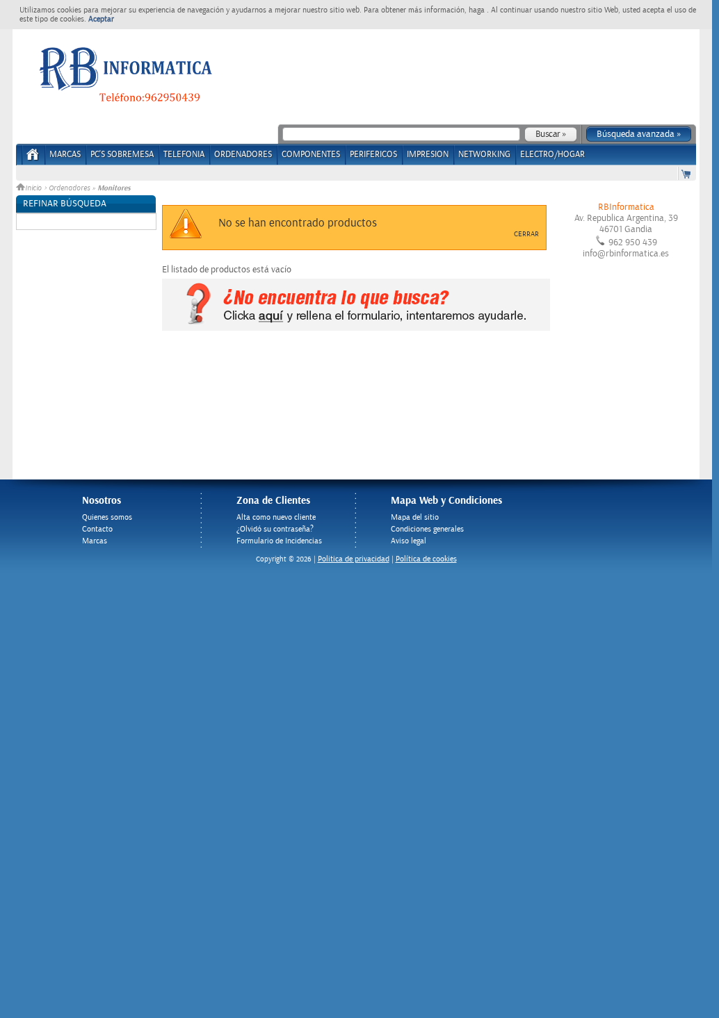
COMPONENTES (311, 154)
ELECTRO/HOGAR (552, 154)
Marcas (65, 154)
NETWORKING (484, 154)
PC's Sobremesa (122, 154)
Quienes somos (107, 517)
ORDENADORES (243, 154)
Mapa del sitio (415, 517)
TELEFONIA (183, 154)
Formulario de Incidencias (279, 540)
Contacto (97, 529)
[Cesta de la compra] (687, 173)
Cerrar (526, 234)
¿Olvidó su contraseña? (275, 529)
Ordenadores (69, 188)
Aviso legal (408, 540)
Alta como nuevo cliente (276, 517)
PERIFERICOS (373, 154)
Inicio (34, 188)
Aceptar (101, 19)
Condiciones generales (427, 529)
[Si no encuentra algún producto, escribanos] (356, 328)
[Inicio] (33, 159)
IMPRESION (428, 154)
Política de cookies (426, 559)
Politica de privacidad (353, 559)
